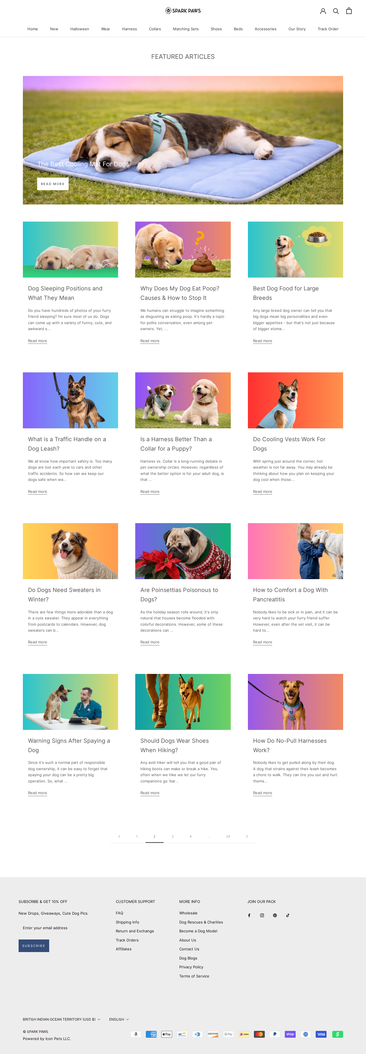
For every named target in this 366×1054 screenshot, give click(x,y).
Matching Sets (186, 29)
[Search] (336, 11)
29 (228, 836)
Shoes (216, 29)
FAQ (119, 913)
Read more (53, 184)
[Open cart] (349, 10)
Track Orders (127, 940)
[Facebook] (249, 915)
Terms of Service (194, 976)
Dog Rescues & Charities (201, 922)
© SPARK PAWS (35, 1031)
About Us (187, 940)
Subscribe (33, 946)
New (54, 29)
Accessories (266, 29)
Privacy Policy (191, 967)
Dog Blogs (188, 958)
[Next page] (247, 836)
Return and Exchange (135, 931)
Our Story (297, 29)
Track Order (328, 29)
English (116, 1019)
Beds (238, 29)
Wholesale (188, 913)
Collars (155, 29)
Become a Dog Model (198, 931)
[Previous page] (119, 836)
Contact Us (189, 949)
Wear (105, 29)
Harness (129, 29)
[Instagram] (262, 915)
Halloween (79, 29)
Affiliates (124, 949)
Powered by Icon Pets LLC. (47, 1038)
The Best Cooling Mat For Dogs (83, 164)
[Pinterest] (275, 915)
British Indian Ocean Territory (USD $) (59, 1019)
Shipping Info (127, 922)
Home (32, 29)
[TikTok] (288, 915)
